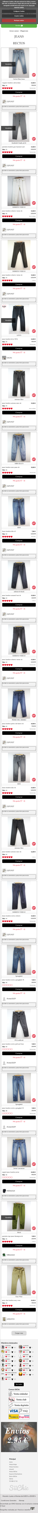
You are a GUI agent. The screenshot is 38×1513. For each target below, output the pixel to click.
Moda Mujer (13, 1464)
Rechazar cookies (19, 20)
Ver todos (19, 1384)
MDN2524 (11, 1191)
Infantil (11, 1469)
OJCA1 (9, 358)
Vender (19, 26)
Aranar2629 (11, 999)
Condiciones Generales (8, 1500)
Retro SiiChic (13, 1476)
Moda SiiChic (13, 1471)
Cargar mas (19, 1333)
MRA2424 (11, 1255)
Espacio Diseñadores (15, 1474)
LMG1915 (10, 1319)
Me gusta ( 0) (19, 96)
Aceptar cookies (19, 16)
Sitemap (21, 1500)
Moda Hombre (13, 1467)
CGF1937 (10, 101)
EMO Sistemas (16, 1504)
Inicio (11, 1462)
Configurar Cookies (19, 11)
